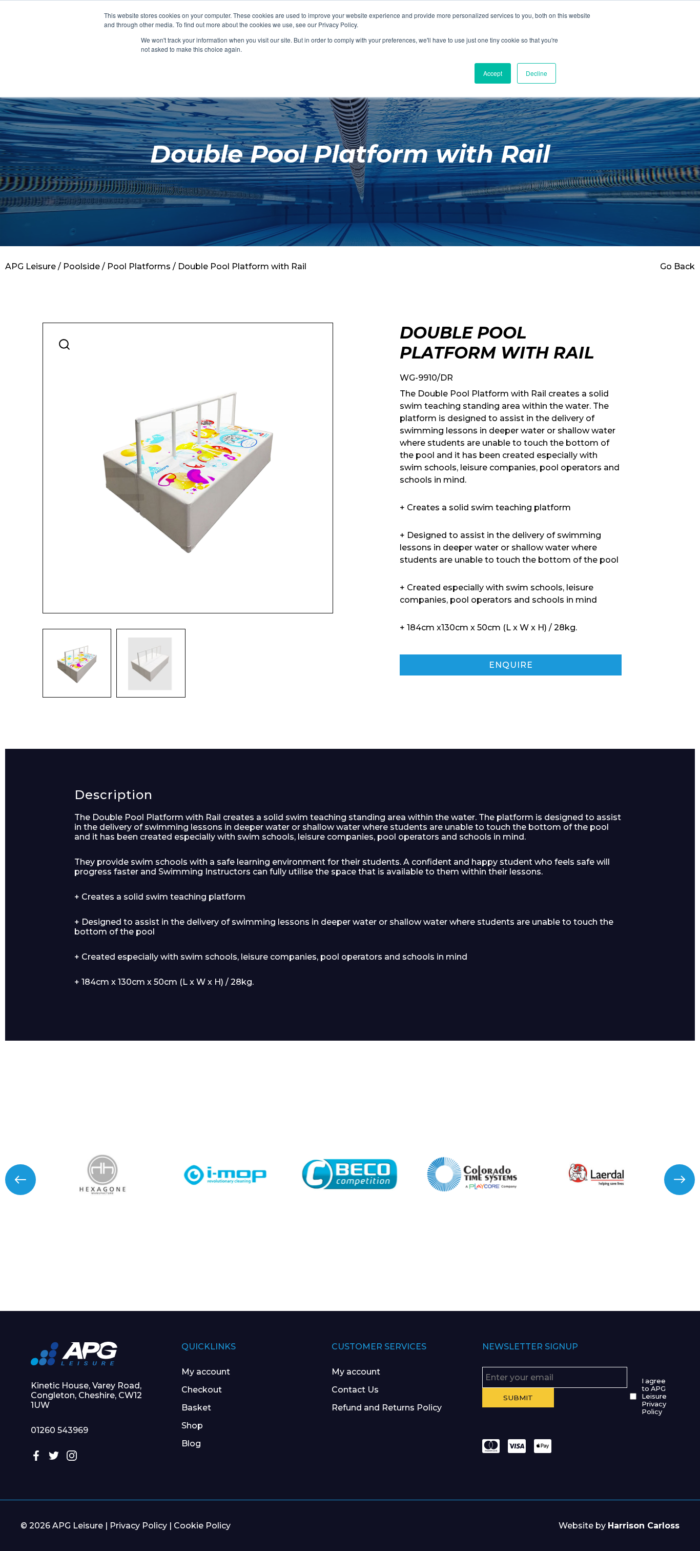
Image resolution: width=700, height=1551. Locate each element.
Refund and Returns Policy (387, 1408)
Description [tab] (113, 794)
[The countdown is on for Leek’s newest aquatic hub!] (641, 1271)
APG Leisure (30, 266)
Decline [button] (536, 73)
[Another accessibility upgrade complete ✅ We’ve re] (58, 1271)
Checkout (201, 1390)
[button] (64, 344)
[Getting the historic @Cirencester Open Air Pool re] (175, 1271)
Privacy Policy (138, 1525)
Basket (196, 1408)
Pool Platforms (139, 266)
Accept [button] (492, 73)
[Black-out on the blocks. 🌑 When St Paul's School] (291, 1271)
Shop (192, 1425)
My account (205, 1372)
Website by (619, 1525)
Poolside (81, 266)
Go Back (677, 266)
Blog (191, 1443)
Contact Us (355, 1390)
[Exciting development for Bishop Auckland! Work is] (408, 1271)
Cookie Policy (202, 1525)
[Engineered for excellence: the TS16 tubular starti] (525, 1271)
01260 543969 (59, 1430)
